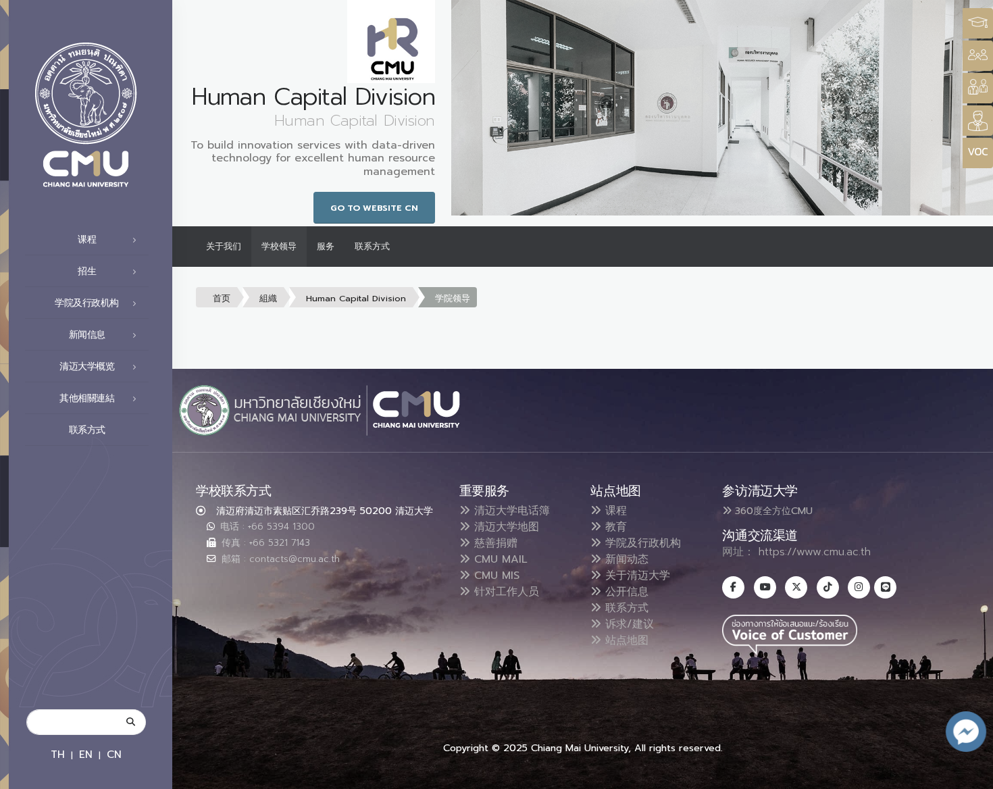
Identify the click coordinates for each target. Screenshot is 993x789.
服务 (325, 246)
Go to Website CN (374, 207)
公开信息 (624, 592)
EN (86, 754)
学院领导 (452, 298)
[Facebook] (733, 587)
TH (58, 754)
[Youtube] (765, 587)
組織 (268, 298)
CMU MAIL (499, 559)
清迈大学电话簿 (510, 511)
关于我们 (223, 246)
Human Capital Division (356, 298)
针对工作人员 (504, 592)
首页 (221, 298)
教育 (614, 527)
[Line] (885, 587)
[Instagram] (859, 587)
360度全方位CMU (772, 510)
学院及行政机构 (641, 543)
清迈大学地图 (504, 527)
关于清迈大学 (635, 575)
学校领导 (279, 246)
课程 (614, 511)
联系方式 (87, 430)
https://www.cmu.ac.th (815, 552)
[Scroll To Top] (969, 774)
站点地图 (624, 640)
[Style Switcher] (978, 56)
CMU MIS (494, 575)
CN (114, 754)
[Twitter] (796, 587)
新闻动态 (624, 559)
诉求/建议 (627, 624)
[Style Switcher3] (978, 23)
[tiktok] (828, 587)
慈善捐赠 (493, 543)
